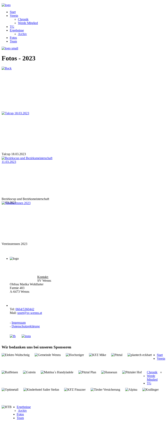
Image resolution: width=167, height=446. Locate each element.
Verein (14, 15)
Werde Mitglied (28, 23)
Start (13, 12)
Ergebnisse (17, 30)
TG (12, 26)
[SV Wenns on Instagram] (26, 336)
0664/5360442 (24, 309)
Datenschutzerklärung (26, 326)
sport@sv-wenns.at (29, 313)
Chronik (23, 19)
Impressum (19, 322)
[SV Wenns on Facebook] (15, 336)
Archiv (22, 34)
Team (13, 41)
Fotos (13, 37)
